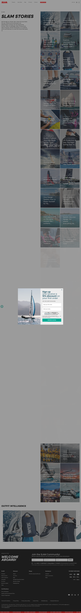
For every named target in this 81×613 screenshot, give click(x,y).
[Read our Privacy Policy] (60, 316)
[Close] (61, 289)
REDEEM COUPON (52, 320)
